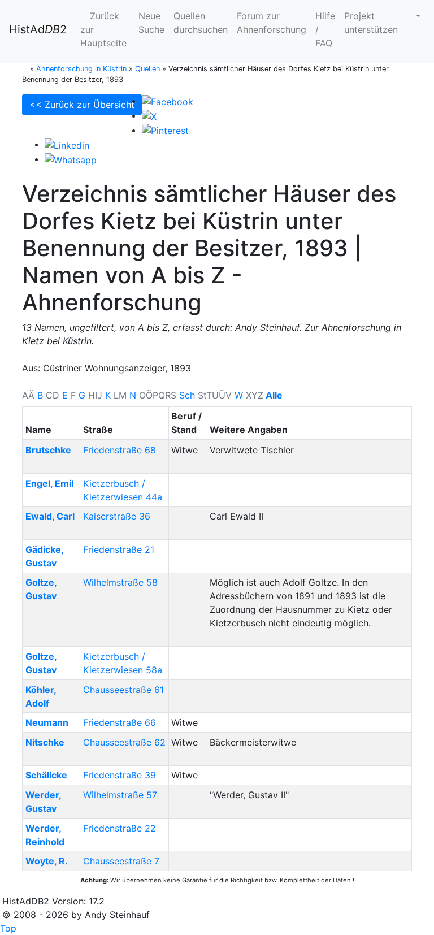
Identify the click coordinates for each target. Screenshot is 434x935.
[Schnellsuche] (413, 16)
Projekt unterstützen (371, 22)
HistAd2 (38, 29)
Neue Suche (151, 22)
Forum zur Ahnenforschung (271, 22)
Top (8, 928)
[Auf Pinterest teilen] (165, 130)
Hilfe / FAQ (325, 29)
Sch (187, 395)
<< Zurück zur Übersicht (81, 104)
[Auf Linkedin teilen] (67, 144)
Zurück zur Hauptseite (103, 29)
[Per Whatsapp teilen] (71, 159)
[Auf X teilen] (149, 115)
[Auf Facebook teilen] (167, 100)
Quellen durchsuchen (200, 22)
